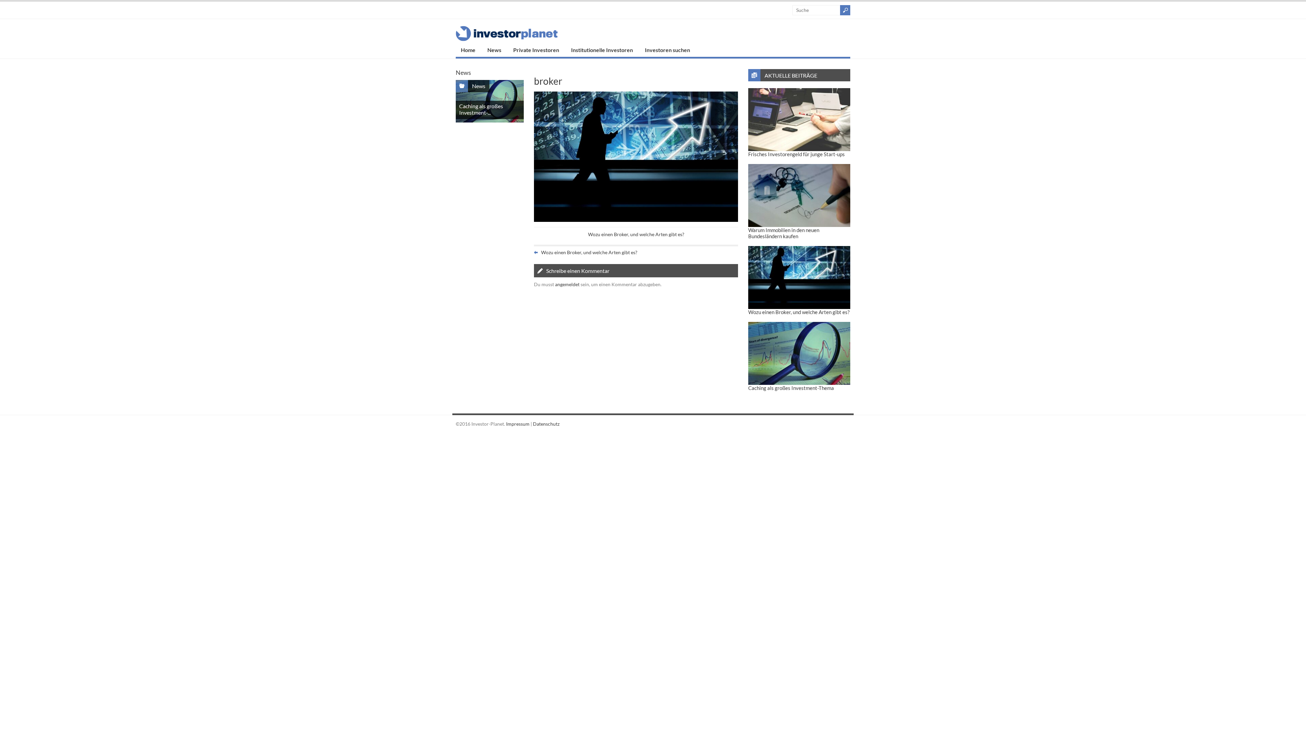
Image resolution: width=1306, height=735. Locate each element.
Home (468, 50)
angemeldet (567, 284)
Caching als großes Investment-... (481, 109)
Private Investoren (536, 50)
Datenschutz (546, 424)
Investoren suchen (667, 50)
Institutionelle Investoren (602, 50)
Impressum (518, 424)
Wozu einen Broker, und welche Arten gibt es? (636, 234)
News (494, 50)
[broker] (636, 220)
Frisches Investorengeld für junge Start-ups (796, 154)
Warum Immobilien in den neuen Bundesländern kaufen (783, 233)
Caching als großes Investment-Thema (791, 388)
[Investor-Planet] (507, 39)
